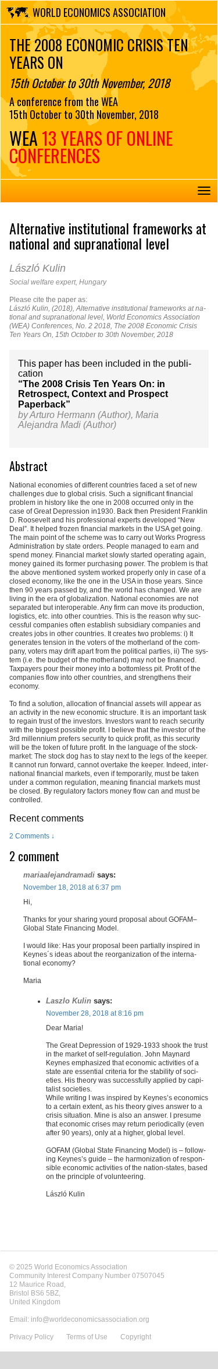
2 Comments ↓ (32, 836)
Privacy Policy (31, 1337)
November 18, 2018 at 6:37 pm (72, 887)
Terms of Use (87, 1337)
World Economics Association (99, 12)
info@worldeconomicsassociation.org (90, 1319)
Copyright (135, 1337)
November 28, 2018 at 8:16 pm (95, 1013)
